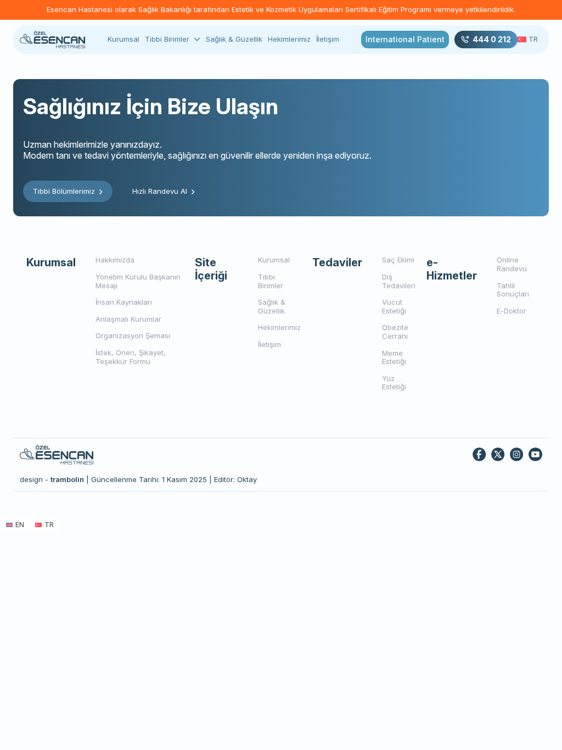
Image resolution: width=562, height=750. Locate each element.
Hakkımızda (114, 259)
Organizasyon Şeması (132, 335)
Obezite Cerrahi (395, 331)
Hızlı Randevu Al (159, 191)
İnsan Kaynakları (123, 302)
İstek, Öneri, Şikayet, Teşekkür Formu (130, 357)
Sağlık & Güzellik (234, 39)
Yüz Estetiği (394, 382)
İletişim (327, 39)
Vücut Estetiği (394, 306)
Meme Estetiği (394, 357)
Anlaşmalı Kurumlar (128, 319)
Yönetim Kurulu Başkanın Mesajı (138, 281)
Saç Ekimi (398, 259)
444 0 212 (492, 39)
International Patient (405, 39)
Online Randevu (512, 264)
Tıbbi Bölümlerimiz (64, 191)
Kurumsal (123, 39)
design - (52, 479)
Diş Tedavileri (398, 281)
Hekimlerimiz (289, 39)
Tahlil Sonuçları (513, 290)
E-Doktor (511, 310)
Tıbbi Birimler (167, 39)
